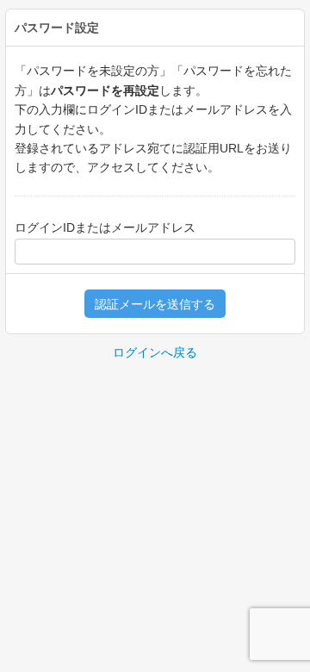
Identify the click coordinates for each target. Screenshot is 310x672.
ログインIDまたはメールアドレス (105, 227)
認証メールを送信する (155, 304)
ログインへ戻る (155, 352)
